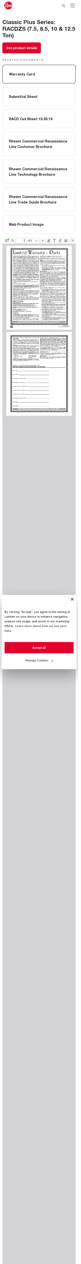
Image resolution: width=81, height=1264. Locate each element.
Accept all (39, 647)
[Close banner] (72, 599)
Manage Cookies (36, 660)
